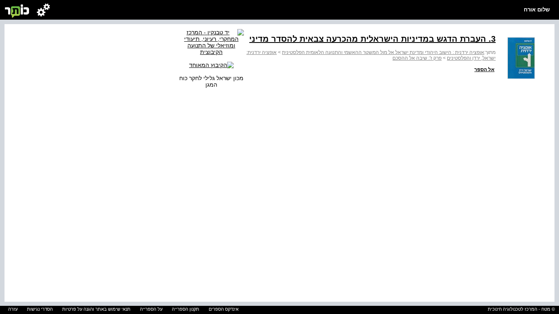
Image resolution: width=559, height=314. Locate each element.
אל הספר (484, 69)
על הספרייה (151, 309)
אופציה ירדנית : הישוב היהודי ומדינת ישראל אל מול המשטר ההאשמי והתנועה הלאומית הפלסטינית (383, 52)
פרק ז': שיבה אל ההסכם (417, 58)
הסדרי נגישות (40, 309)
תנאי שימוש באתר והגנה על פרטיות (96, 309)
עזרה (13, 309)
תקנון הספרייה (185, 309)
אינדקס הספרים (224, 309)
